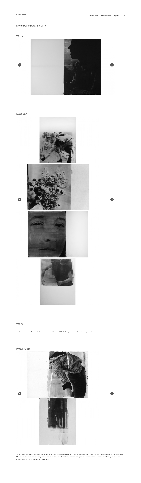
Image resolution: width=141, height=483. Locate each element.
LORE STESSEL (21, 15)
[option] (65, 67)
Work (19, 36)
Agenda (116, 15)
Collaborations (106, 15)
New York (22, 113)
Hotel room (23, 348)
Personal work (93, 15)
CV (124, 15)
